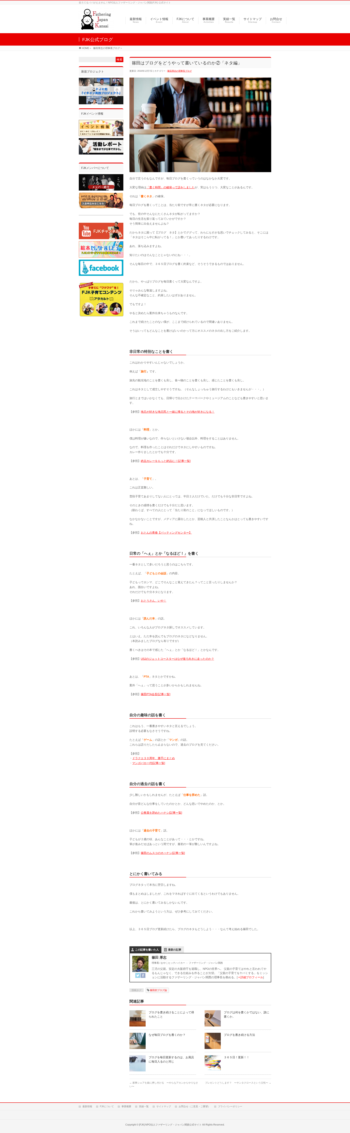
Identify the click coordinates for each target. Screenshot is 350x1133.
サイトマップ (163, 1106)
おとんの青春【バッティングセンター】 (166, 532)
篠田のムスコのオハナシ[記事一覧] (163, 853)
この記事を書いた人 (147, 949)
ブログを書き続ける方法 (239, 1034)
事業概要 (126, 1106)
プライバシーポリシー (230, 1106)
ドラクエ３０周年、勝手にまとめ (153, 758)
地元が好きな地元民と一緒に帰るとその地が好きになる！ (177, 411)
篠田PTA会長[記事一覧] (155, 694)
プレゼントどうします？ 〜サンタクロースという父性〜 (238, 1082)
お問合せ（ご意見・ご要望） (194, 1106)
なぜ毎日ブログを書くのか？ (167, 1034)
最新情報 (87, 1106)
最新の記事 (174, 949)
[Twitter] (137, 975)
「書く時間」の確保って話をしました (170, 187)
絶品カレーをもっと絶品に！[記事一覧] (166, 461)
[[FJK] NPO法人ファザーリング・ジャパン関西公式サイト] (96, 28)
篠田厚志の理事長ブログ (179, 71)
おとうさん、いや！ (153, 600)
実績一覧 (144, 1106)
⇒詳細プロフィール (250, 977)
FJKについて (107, 1106)
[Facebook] (143, 975)
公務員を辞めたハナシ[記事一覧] (161, 812)
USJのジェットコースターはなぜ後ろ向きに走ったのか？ (177, 658)
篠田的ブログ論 (158, 990)
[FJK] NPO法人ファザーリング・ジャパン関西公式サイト (170, 1124)
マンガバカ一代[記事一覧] (148, 763)
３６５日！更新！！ (236, 1057)
